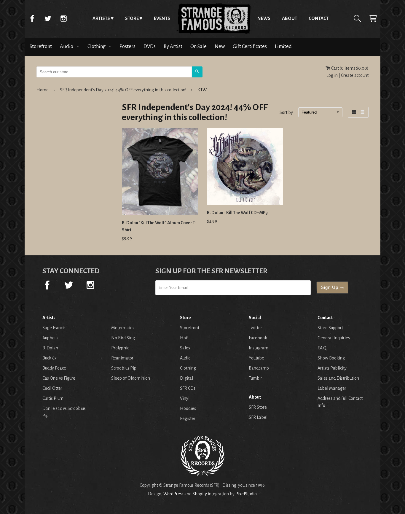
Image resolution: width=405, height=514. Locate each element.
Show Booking (331, 358)
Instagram (63, 18)
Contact (319, 18)
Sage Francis (54, 327)
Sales (185, 348)
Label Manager (332, 388)
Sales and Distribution (338, 378)
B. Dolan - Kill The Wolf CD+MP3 (237, 212)
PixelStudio (245, 493)
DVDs (149, 46)
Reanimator (122, 358)
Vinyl (184, 398)
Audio (67, 46)
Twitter (47, 18)
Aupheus (50, 337)
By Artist (173, 46)
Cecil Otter (52, 388)
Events (162, 18)
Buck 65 (49, 358)
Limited (283, 46)
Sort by (286, 112)
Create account (355, 75)
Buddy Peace (54, 368)
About (289, 18)
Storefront (41, 46)
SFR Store (258, 407)
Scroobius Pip (123, 368)
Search (357, 18)
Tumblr (255, 378)
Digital (186, 378)
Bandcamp (259, 368)
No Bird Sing (123, 337)
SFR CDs (187, 388)
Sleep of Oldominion (130, 378)
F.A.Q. (322, 348)
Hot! (184, 337)
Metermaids (122, 327)
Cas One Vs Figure (58, 378)
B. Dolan (50, 348)
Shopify (199, 493)
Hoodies (188, 408)
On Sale (198, 46)
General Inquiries (334, 337)
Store (132, 18)
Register (187, 418)
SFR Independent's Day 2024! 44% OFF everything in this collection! (123, 89)
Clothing (96, 46)
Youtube (256, 358)
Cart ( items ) (349, 68)
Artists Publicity (332, 368)
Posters (127, 46)
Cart (373, 18)
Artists (101, 18)
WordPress (173, 493)
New (220, 46)
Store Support (330, 327)
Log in (332, 75)
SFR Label (258, 417)
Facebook (32, 18)
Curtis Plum (52, 398)
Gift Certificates (250, 46)
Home (213, 18)
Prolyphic (120, 348)
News (263, 18)
